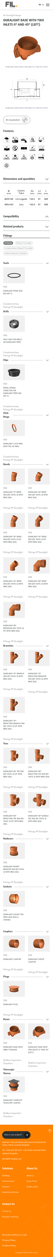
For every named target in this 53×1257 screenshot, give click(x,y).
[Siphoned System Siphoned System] (41, 139)
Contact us (6, 1211)
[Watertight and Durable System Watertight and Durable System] (41, 157)
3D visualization (13, 120)
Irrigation (6, 1186)
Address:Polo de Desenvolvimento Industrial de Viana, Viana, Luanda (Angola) (24, 1143)
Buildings (6, 1175)
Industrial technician (10, 1192)
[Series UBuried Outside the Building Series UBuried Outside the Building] (15, 139)
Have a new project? (13, 1134)
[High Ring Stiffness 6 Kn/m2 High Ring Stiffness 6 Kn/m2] (32, 157)
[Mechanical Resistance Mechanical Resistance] (15, 157)
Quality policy (32, 1186)
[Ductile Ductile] (6, 148)
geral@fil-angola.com (12, 1158)
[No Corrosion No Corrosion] (32, 148)
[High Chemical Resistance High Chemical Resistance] (24, 157)
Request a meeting (10, 1216)
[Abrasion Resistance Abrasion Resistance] (41, 148)
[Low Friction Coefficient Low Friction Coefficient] (32, 139)
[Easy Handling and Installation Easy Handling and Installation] (15, 148)
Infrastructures (8, 1181)
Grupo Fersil (31, 1181)
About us (30, 1175)
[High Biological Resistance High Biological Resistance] (6, 157)
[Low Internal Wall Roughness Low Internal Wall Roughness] (24, 139)
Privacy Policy (8, 1240)
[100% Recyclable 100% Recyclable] (6, 165)
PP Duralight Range (12, 15)
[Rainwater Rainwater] (6, 139)
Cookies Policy (9, 1245)
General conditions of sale (14, 1235)
